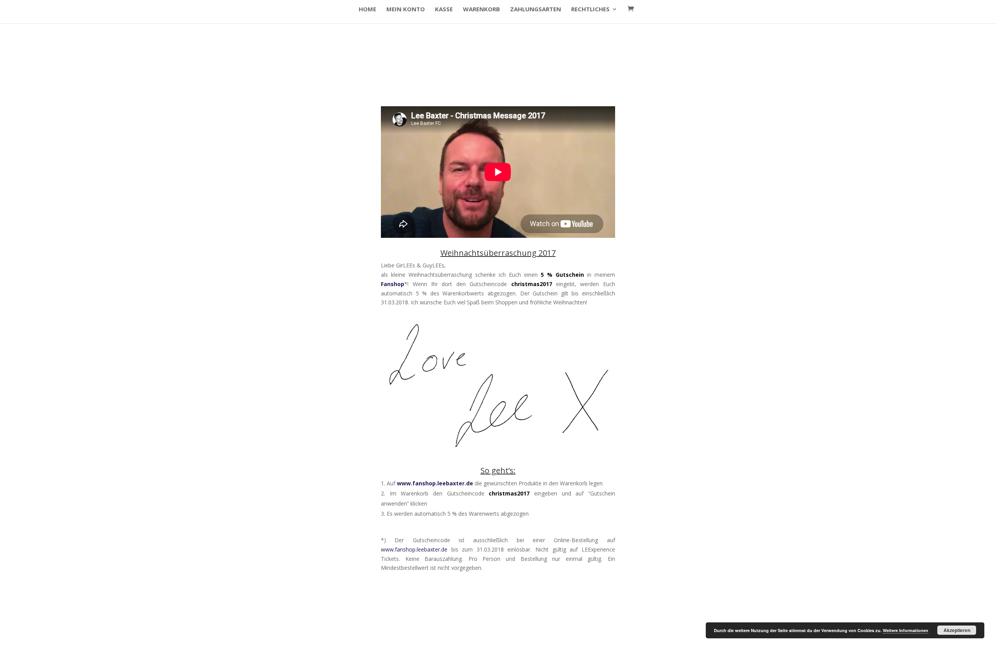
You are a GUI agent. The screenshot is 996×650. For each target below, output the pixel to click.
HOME (367, 9)
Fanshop (392, 284)
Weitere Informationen (905, 630)
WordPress (256, 639)
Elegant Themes (180, 639)
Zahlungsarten (535, 9)
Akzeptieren (956, 630)
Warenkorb (481, 9)
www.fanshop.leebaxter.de (435, 483)
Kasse (444, 9)
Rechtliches (590, 9)
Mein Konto (405, 9)
